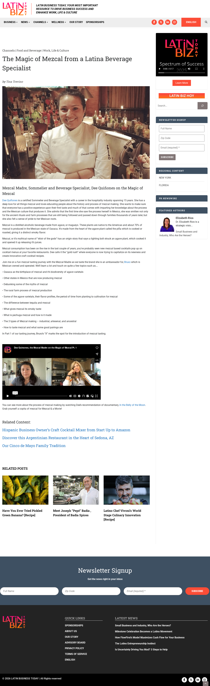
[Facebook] (154, 22)
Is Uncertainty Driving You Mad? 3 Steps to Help (141, 649)
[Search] (203, 105)
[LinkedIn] (167, 22)
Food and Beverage (29, 50)
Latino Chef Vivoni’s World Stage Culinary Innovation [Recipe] (122, 515)
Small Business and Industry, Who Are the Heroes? (143, 625)
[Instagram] (174, 22)
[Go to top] (206, 683)
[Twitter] (161, 22)
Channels (39, 22)
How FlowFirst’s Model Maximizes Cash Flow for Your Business (149, 637)
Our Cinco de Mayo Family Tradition (34, 445)
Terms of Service (76, 654)
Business (10, 22)
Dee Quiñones (9, 200)
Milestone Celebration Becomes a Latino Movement (144, 631)
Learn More (182, 82)
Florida (164, 185)
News (24, 22)
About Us (71, 631)
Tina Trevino (14, 81)
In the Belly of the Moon (132, 405)
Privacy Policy (74, 648)
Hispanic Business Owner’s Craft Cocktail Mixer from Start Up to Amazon (66, 429)
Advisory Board (75, 642)
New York (165, 177)
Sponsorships (95, 22)
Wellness (58, 22)
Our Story (76, 22)
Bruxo (127, 262)
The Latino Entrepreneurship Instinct (135, 643)
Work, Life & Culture (56, 50)
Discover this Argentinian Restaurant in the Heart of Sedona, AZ (58, 437)
